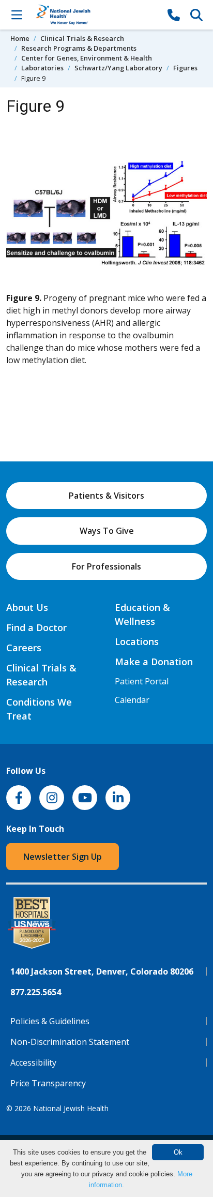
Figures (185, 67)
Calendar (132, 700)
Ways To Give (107, 530)
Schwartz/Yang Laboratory (118, 67)
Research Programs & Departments (78, 48)
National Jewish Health (71, 1108)
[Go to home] (95, 14)
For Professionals (106, 566)
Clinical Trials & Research (82, 38)
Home (19, 38)
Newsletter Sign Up (62, 856)
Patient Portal (142, 681)
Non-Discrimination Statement (69, 1042)
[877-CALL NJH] (173, 14)
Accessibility (33, 1062)
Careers (23, 647)
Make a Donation (154, 661)
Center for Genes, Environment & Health (86, 58)
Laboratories (42, 67)
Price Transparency (48, 1083)
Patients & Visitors (106, 495)
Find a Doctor (36, 627)
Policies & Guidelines (49, 1021)
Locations (137, 641)
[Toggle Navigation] (16, 14)
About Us (27, 607)
